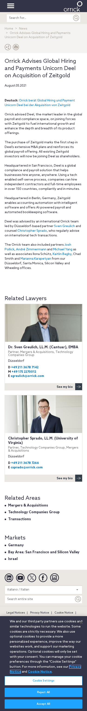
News (23, 28)
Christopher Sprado (32, 231)
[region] (43, 663)
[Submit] (76, 18)
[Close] (81, 622)
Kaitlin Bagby (62, 254)
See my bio (65, 387)
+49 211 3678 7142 (25, 367)
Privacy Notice (39, 612)
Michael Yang (62, 250)
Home (9, 28)
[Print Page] (16, 48)
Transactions (19, 519)
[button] (8, 48)
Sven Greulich (64, 226)
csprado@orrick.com (27, 467)
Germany (16, 545)
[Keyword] (78, 599)
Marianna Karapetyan (35, 259)
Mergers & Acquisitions (28, 505)
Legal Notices (15, 612)
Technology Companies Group (34, 512)
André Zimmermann (31, 250)
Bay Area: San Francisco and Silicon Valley (43, 552)
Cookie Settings (44, 680)
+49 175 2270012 (24, 372)
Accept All (43, 704)
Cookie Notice (64, 612)
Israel (13, 559)
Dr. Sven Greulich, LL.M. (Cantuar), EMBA (43, 351)
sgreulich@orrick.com (27, 376)
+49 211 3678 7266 (25, 463)
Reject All (43, 692)
